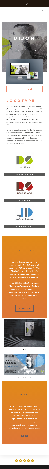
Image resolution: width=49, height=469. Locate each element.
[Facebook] (22, 436)
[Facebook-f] (20, 460)
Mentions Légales (38, 466)
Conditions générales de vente (25, 466)
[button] (41, 11)
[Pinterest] (24, 460)
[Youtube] (26, 436)
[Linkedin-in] (28, 460)
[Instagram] (16, 460)
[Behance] (32, 460)
